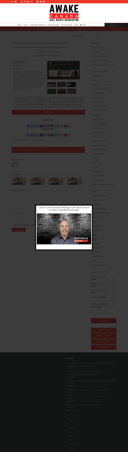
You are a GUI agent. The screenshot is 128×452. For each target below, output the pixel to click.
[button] (84, 24)
